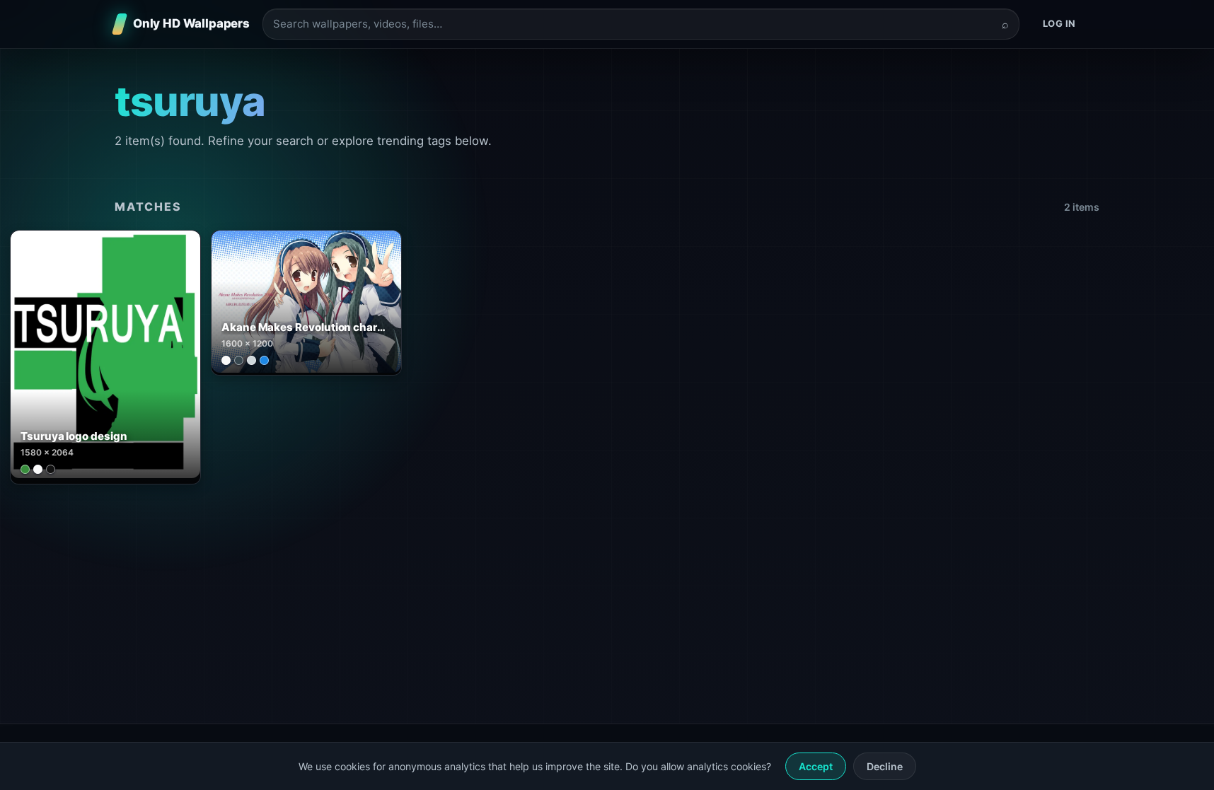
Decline (885, 766)
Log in (1059, 23)
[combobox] (632, 24)
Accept (816, 766)
